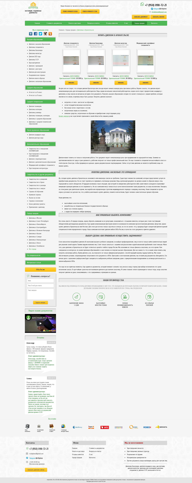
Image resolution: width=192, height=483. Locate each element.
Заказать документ (141, 17)
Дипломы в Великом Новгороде (39, 230)
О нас (126, 23)
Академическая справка (37, 75)
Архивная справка (35, 195)
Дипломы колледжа (35, 109)
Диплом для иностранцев (37, 72)
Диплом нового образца (37, 78)
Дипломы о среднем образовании (40, 119)
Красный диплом (34, 63)
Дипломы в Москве (35, 218)
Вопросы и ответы (93, 23)
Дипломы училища (35, 113)
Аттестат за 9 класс (35, 92)
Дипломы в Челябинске (36, 246)
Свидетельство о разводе (37, 185)
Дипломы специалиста (36, 47)
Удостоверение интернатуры (38, 168)
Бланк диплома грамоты (37, 204)
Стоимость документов (54, 23)
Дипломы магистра (35, 53)
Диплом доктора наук (36, 138)
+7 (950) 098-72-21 (155, 5)
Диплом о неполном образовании (40, 81)
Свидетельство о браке (36, 182)
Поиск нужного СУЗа (90, 11)
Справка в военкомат (36, 201)
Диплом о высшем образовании (39, 44)
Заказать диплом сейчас (36, 470)
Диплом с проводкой (36, 66)
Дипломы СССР (34, 60)
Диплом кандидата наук (37, 135)
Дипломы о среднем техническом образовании (40, 123)
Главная (37, 23)
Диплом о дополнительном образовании (42, 162)
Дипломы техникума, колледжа (39, 116)
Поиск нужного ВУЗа (70, 11)
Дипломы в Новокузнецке (37, 240)
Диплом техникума (35, 106)
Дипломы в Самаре (35, 237)
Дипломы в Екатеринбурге (37, 227)
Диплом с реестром (35, 69)
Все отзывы (52, 419)
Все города (32, 249)
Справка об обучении (36, 192)
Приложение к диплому (37, 207)
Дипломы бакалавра (35, 50)
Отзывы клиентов (112, 23)
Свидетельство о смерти (37, 188)
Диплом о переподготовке (37, 159)
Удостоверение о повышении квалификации (38, 155)
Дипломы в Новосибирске (37, 224)
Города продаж (139, 23)
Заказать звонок (158, 17)
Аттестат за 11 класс (35, 95)
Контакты (154, 23)
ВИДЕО (77, 76)
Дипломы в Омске (35, 243)
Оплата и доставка (74, 23)
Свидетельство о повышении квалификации (38, 150)
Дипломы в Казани (35, 234)
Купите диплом (64, 116)
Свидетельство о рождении (38, 179)
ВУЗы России (40, 270)
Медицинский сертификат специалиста (42, 165)
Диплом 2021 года (34, 57)
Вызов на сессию (34, 198)
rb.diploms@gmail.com (159, 12)
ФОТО (72, 76)
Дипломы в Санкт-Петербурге (39, 221)
